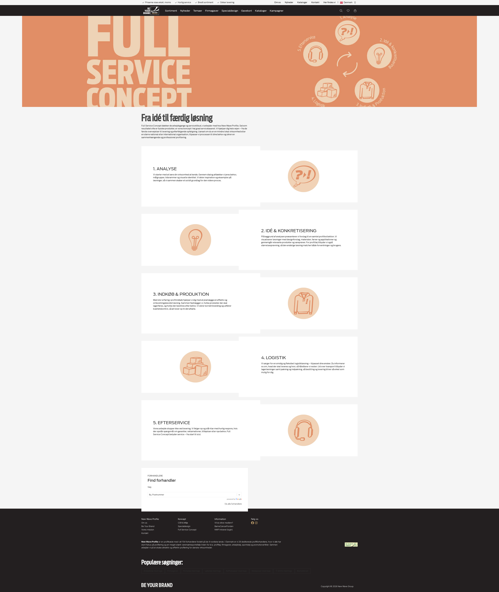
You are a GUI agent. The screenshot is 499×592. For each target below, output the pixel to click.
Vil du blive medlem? (224, 522)
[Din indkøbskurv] (355, 10)
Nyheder (289, 2)
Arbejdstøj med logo (153, 571)
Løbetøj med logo (213, 571)
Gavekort (246, 10)
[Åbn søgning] (341, 10)
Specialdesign (230, 10)
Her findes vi (329, 2)
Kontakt (315, 2)
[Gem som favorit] (348, 10)
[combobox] (149, 494)
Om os (277, 2)
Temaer (197, 10)
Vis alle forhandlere (233, 504)
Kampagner (276, 10)
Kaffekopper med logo (236, 571)
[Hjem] (151, 11)
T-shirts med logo (284, 571)
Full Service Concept (187, 529)
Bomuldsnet (302, 571)
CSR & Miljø (183, 522)
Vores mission (147, 529)
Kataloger (302, 2)
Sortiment (171, 10)
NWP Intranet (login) (224, 529)
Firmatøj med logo (191, 571)
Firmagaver (211, 10)
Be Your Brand (147, 526)
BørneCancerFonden (224, 526)
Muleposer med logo (261, 571)
